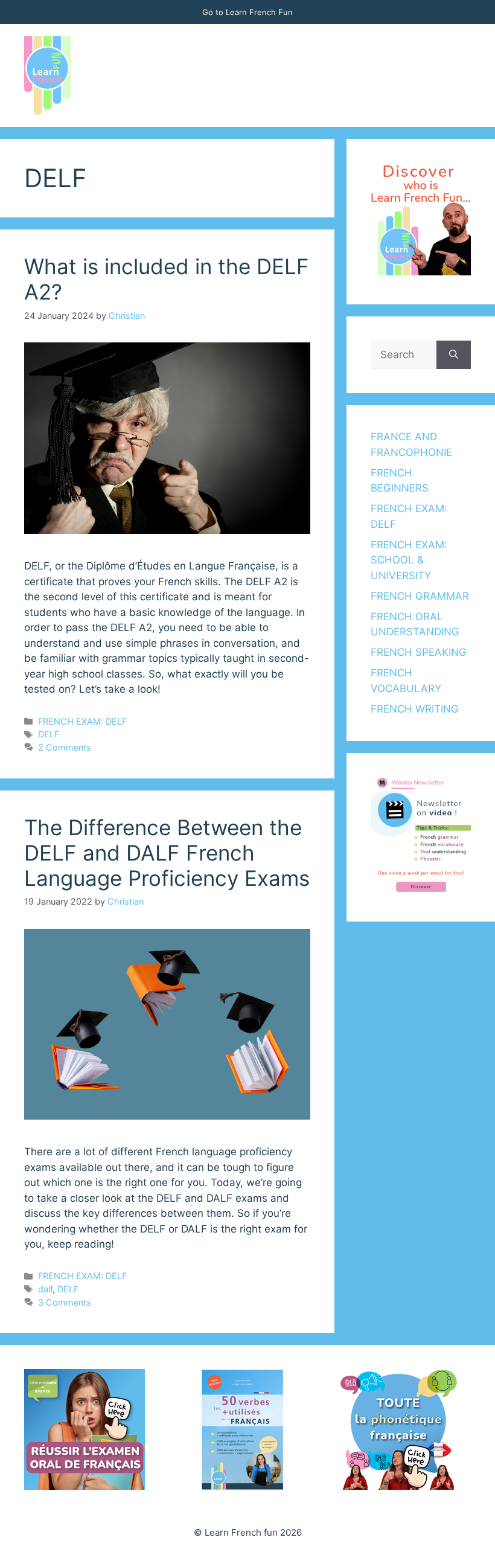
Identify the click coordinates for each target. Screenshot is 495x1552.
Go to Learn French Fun (247, 12)
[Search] (453, 355)
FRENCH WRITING (415, 709)
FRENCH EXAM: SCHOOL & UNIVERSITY (409, 560)
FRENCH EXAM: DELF (82, 721)
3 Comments (64, 1302)
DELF (48, 734)
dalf (45, 1289)
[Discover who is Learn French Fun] (421, 272)
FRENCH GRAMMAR (420, 596)
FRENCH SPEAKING (419, 652)
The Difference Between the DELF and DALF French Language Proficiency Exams (167, 853)
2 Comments (64, 747)
